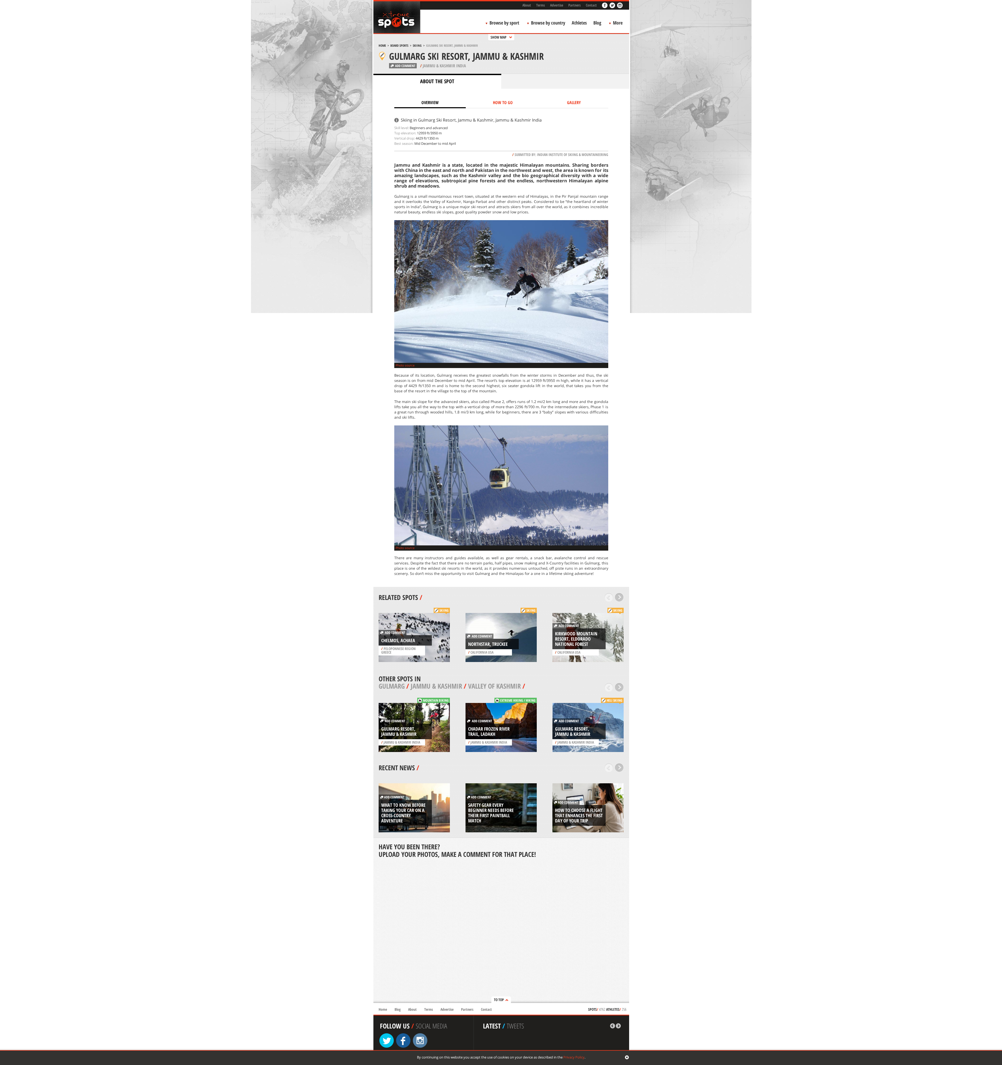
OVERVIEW (430, 102)
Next (619, 597)
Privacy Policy (573, 1057)
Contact (591, 5)
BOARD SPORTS (399, 45)
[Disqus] (501, 931)
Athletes (579, 23)
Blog (597, 23)
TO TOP (499, 999)
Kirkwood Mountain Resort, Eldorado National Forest (576, 638)
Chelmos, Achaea (398, 640)
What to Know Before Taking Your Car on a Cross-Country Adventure (403, 813)
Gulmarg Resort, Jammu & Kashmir (398, 731)
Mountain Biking (436, 700)
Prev (608, 597)
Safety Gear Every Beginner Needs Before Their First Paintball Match (491, 813)
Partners (574, 5)
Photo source (405, 365)
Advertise (556, 5)
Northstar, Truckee (488, 644)
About (526, 5)
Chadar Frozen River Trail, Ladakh (489, 731)
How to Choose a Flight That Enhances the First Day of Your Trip (579, 815)
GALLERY (574, 102)
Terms (540, 5)
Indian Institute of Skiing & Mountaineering (572, 154)
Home (382, 45)
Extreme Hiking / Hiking (517, 700)
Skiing (417, 45)
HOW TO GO (503, 102)
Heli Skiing (614, 700)
